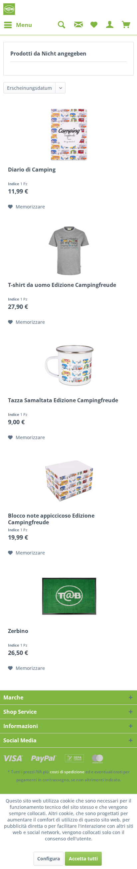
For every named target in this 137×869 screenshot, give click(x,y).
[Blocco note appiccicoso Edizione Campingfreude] (69, 481)
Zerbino (18, 631)
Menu (24, 25)
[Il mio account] (110, 25)
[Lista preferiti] (93, 25)
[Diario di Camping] (69, 135)
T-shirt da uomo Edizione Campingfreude (62, 285)
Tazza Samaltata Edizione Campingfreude (63, 400)
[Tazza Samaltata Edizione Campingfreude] (69, 365)
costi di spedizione (67, 772)
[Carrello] (126, 25)
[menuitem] (17, 25)
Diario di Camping (32, 169)
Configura (48, 858)
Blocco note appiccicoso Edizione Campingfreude (51, 519)
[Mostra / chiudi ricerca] (61, 25)
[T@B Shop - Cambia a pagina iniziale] (9, 9)
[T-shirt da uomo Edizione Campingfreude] (69, 250)
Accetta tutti (83, 858)
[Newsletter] (77, 25)
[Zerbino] (69, 596)
